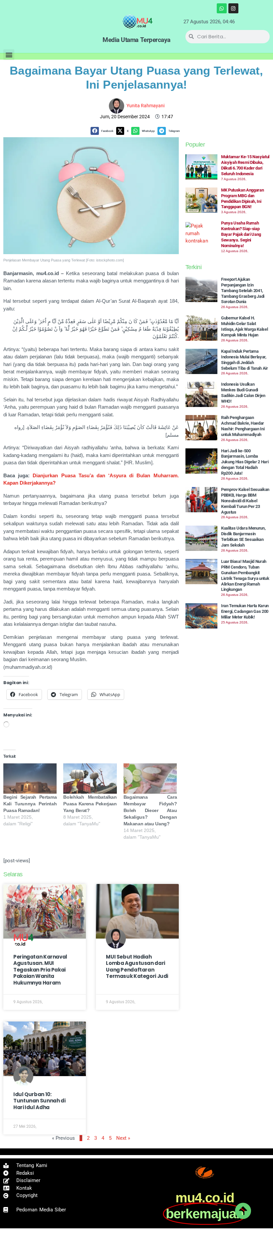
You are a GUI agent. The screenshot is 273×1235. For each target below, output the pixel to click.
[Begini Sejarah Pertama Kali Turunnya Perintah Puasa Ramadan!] (30, 778)
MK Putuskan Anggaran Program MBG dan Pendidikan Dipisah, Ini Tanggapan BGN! (242, 198)
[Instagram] (233, 8)
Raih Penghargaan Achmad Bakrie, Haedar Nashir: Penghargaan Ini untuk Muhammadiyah (243, 426)
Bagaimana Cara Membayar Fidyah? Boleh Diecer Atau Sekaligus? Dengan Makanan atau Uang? (150, 810)
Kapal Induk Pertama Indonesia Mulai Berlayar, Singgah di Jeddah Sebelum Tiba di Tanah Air (244, 360)
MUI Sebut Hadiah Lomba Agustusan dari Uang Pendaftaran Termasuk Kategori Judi (137, 966)
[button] (8, 54)
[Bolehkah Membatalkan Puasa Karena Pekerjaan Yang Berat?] (90, 778)
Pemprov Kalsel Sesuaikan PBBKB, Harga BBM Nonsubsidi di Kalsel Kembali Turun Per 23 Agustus (245, 501)
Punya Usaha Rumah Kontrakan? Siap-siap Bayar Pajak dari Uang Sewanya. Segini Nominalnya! (241, 234)
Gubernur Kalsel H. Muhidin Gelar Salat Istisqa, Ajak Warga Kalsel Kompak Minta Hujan (244, 326)
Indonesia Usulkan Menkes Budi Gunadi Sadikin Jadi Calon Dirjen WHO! (243, 393)
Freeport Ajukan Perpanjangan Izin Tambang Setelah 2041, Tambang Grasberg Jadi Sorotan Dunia (242, 290)
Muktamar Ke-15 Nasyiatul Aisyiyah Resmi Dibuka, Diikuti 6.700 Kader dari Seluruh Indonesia (245, 165)
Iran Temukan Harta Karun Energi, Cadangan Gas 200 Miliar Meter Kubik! (245, 611)
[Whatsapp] (222, 8)
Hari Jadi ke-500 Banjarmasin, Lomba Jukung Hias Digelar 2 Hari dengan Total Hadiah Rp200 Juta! (245, 462)
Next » (123, 1138)
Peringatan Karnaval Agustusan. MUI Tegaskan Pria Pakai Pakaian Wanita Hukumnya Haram (40, 969)
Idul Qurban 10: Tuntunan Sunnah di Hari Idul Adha (39, 1101)
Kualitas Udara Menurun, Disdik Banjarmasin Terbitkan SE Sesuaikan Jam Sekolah (243, 537)
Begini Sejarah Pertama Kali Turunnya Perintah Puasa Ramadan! (30, 803)
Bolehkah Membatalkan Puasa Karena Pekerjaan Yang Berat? (90, 803)
